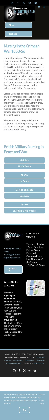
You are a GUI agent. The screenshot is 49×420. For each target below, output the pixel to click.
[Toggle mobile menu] (44, 7)
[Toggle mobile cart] (39, 7)
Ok (24, 409)
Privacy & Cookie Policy (42, 399)
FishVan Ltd (39, 363)
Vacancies (29, 360)
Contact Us (17, 360)
